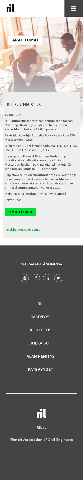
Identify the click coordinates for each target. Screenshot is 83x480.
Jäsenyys (40, 317)
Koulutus (40, 330)
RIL (40, 303)
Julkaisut (40, 343)
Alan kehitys (41, 356)
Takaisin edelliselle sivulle (22, 229)
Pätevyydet (40, 369)
